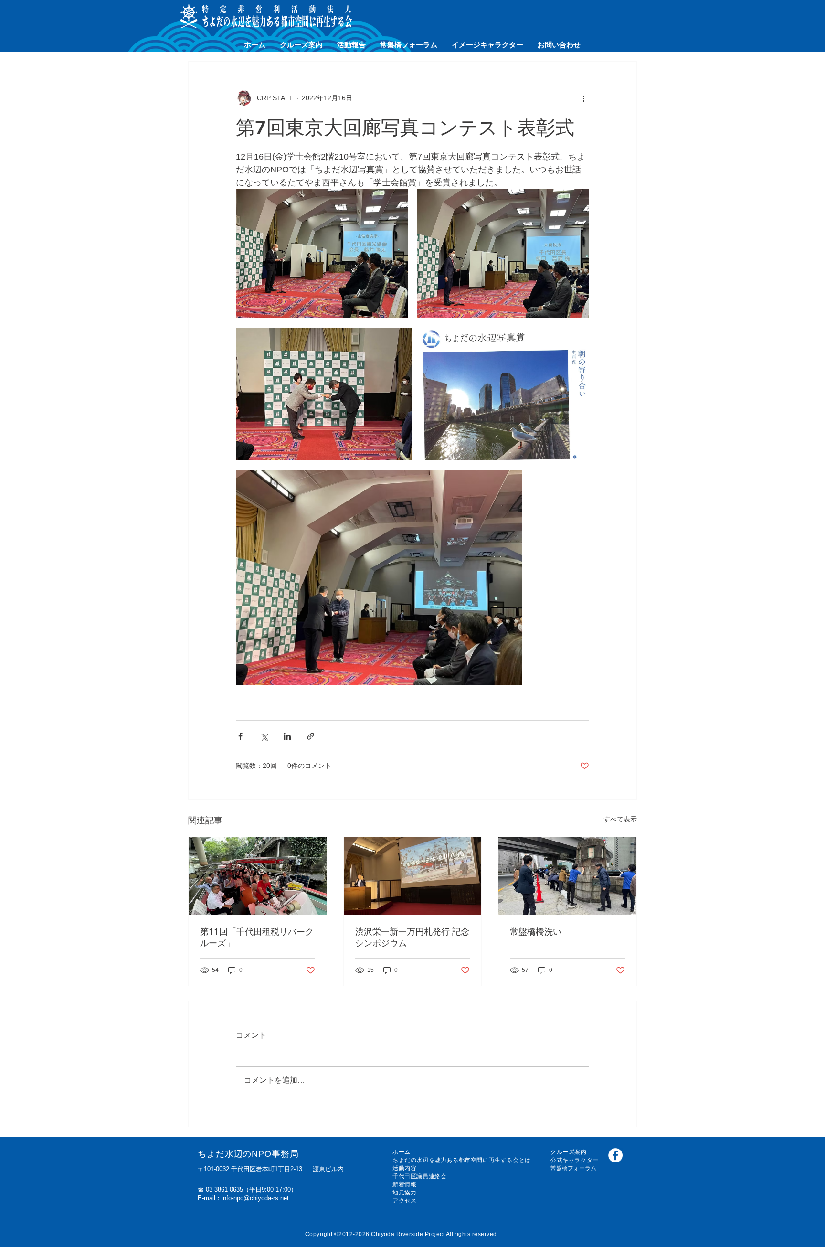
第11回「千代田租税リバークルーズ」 (257, 937)
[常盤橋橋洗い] (567, 876)
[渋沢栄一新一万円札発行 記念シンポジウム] (413, 876)
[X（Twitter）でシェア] (263, 736)
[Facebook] (615, 1155)
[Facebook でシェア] (240, 736)
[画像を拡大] (322, 253)
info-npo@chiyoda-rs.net (255, 1198)
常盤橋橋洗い (535, 931)
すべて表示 (620, 819)
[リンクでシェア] (310, 736)
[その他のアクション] (583, 98)
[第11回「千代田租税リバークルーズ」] (258, 876)
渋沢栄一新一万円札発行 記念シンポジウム (412, 937)
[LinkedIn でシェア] (287, 736)
